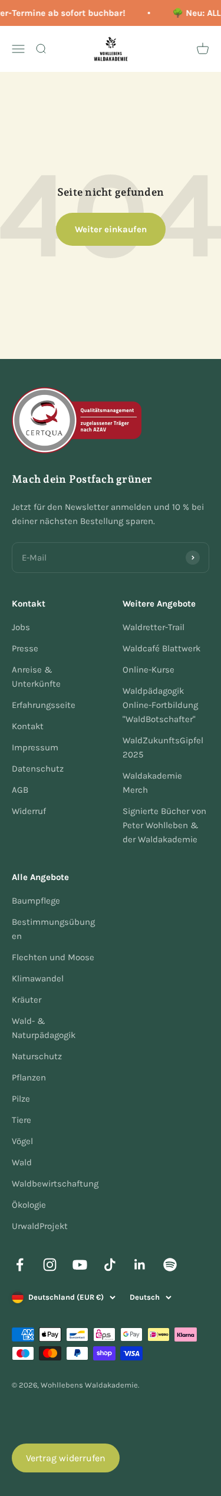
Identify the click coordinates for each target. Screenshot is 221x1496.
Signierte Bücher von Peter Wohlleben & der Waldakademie (164, 825)
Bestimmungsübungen (53, 929)
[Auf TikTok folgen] (110, 1265)
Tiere (21, 1120)
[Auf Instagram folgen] (50, 1265)
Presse (25, 648)
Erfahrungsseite (43, 705)
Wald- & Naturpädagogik (43, 1028)
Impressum (35, 747)
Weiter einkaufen (111, 229)
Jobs (21, 627)
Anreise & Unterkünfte (36, 676)
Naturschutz (37, 1056)
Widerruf (29, 811)
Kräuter (26, 999)
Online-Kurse (148, 669)
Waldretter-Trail (153, 627)
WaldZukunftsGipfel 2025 (163, 747)
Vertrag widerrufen (65, 1458)
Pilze (21, 1098)
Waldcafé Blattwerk (161, 648)
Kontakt (28, 726)
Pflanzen (29, 1077)
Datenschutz (38, 768)
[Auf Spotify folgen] (170, 1265)
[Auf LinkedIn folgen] (140, 1265)
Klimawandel (38, 978)
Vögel (22, 1141)
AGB (20, 790)
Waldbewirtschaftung (55, 1183)
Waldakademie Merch (152, 782)
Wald (22, 1162)
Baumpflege (36, 900)
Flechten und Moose (53, 957)
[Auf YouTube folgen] (80, 1265)
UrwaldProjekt (40, 1226)
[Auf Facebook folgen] (20, 1265)
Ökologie (29, 1205)
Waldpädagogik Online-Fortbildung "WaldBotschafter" (160, 705)
